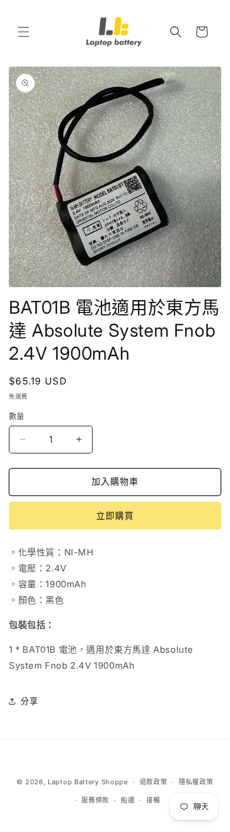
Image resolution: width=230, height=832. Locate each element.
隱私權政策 (196, 782)
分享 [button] (29, 701)
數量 (17, 415)
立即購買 (115, 515)
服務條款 (95, 800)
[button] (24, 32)
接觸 (153, 800)
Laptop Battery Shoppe (88, 782)
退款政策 (153, 782)
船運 (127, 800)
